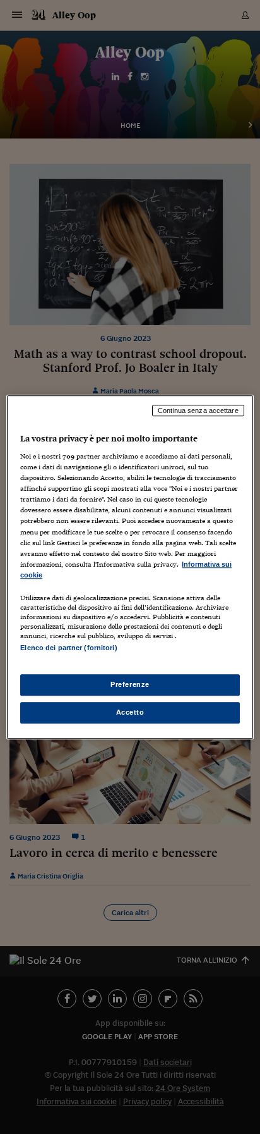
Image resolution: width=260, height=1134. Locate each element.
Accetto (130, 712)
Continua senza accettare (198, 410)
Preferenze (130, 684)
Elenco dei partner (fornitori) (68, 647)
